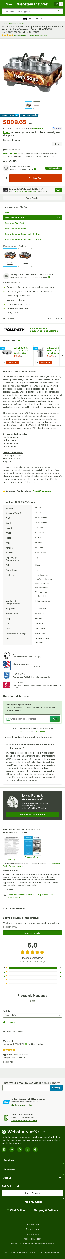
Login (6, 132)
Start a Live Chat (10, 153)
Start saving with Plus (21, 1105)
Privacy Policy (39, 731)
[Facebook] (19, 1149)
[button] (28, 105)
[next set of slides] (62, 355)
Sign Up (56, 1087)
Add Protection (54, 168)
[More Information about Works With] (19, 340)
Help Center (32, 1193)
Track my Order (32, 1201)
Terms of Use (25, 731)
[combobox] (32, 11)
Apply (59, 190)
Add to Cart (12, 362)
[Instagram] (4, 1149)
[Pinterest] (35, 1149)
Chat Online (17, 1210)
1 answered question (38, 35)
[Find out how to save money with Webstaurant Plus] (3, 348)
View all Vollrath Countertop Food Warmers (44, 329)
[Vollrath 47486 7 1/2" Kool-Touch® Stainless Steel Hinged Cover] (16, 355)
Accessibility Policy (32, 1239)
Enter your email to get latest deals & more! (31, 1082)
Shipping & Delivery (46, 1210)
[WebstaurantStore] (32, 1131)
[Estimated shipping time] (49, 277)
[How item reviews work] (43, 961)
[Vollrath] (14, 330)
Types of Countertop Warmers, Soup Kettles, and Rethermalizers (30, 896)
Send (57, 144)
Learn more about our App (24, 1120)
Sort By (6, 1011)
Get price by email (11, 140)
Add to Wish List (32, 198)
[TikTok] (27, 1149)
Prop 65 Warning (41, 491)
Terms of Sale (32, 1224)
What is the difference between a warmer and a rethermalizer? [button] (30, 746)
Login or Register (32, 933)
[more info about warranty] (35, 169)
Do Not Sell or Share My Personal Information (32, 1244)
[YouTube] (11, 1149)
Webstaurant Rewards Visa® (25, 191)
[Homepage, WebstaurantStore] (32, 4)
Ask (55, 718)
